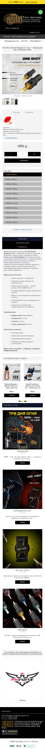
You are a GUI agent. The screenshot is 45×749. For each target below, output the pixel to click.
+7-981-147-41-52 (7, 723)
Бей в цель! (22, 630)
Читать (22, 463)
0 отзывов (16, 229)
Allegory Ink (22, 661)
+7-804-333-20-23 (7, 721)
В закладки (16, 112)
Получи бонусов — (22, 2)
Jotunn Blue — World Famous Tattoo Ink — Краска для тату (32, 386)
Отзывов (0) (22, 247)
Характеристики (22, 243)
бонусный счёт (36, 133)
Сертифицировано (11, 138)
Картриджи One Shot (22, 511)
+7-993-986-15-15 (7, 724)
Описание (22, 239)
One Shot (6, 127)
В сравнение (29, 112)
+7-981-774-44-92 (7, 726)
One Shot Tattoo (22, 570)
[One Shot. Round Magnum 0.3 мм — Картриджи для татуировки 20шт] (6, 101)
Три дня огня (22, 451)
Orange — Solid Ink (11, 386)
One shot (7, 171)
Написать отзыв (26, 229)
